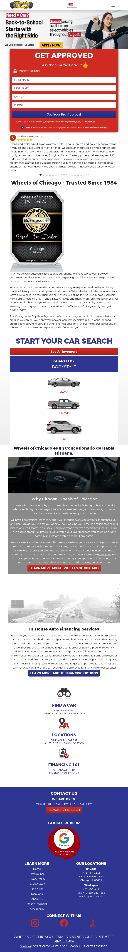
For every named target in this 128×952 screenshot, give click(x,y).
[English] (72, 5)
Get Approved (36, 884)
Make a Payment (37, 904)
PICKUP (64, 412)
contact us (104, 554)
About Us (36, 899)
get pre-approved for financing (78, 667)
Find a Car (37, 889)
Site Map (25, 946)
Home (37, 868)
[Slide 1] (40, 175)
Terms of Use (90, 122)
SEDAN (64, 391)
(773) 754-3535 (91, 872)
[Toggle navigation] (113, 5)
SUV (64, 438)
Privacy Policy (75, 122)
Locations (37, 894)
